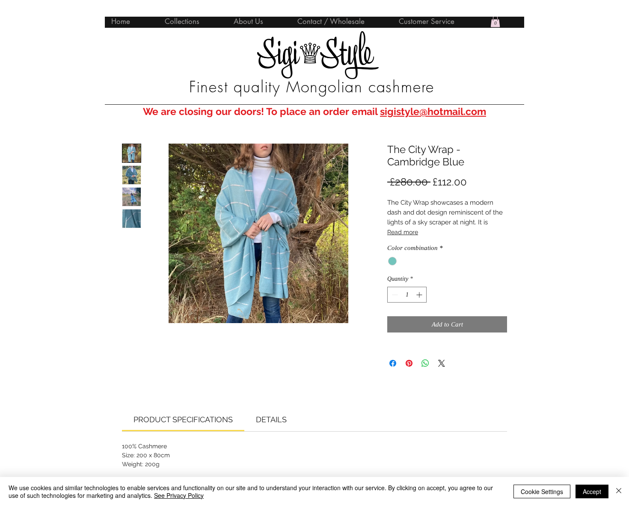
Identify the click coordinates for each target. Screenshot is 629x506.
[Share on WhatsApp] (425, 363)
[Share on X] (441, 363)
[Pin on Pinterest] (409, 363)
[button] (495, 21)
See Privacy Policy (179, 495)
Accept (592, 491)
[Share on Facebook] (393, 363)
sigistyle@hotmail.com (433, 111)
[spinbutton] (407, 294)
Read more (402, 232)
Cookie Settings (542, 491)
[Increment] (420, 294)
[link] (183, 419)
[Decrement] (394, 294)
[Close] (619, 491)
